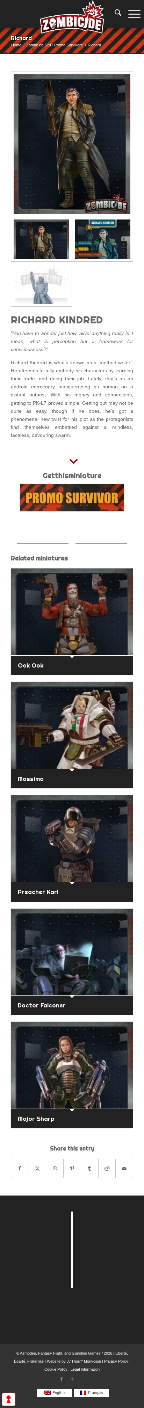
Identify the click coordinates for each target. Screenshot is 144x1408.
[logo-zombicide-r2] (72, 14)
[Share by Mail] (124, 1168)
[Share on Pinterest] (72, 1168)
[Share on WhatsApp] (54, 1168)
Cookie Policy (55, 1369)
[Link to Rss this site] (72, 1379)
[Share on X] (37, 1168)
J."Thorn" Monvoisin (84, 1361)
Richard (21, 38)
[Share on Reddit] (107, 1168)
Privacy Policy (116, 1361)
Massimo (31, 778)
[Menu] (132, 14)
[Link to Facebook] (61, 1379)
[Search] (114, 14)
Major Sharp (36, 1118)
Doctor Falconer (42, 1005)
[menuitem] (114, 14)
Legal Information (85, 1369)
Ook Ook (30, 665)
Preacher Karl (38, 891)
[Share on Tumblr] (89, 1168)
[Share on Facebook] (20, 1168)
